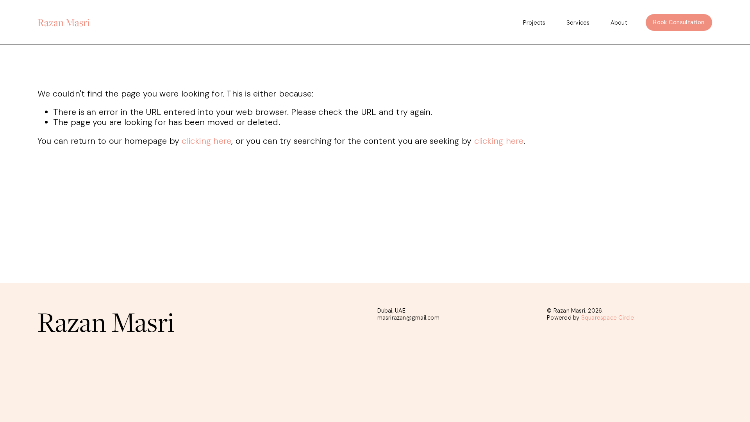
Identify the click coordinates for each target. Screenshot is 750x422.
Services (577, 22)
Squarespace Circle (607, 318)
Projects (534, 22)
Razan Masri (64, 22)
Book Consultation (678, 22)
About (619, 22)
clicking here (206, 141)
